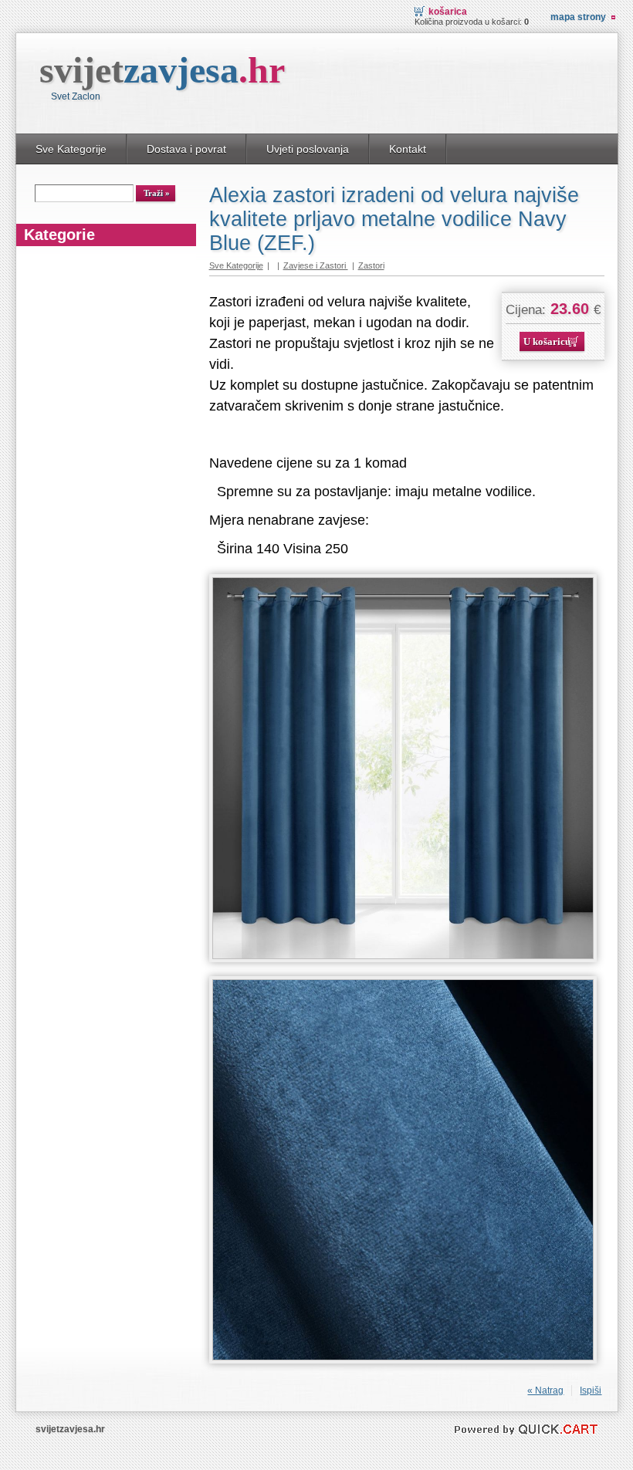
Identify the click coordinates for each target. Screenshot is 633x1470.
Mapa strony (578, 17)
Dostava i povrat (186, 149)
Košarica (447, 11)
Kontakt (407, 149)
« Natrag (545, 1390)
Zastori (371, 265)
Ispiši (590, 1390)
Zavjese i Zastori (315, 265)
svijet (162, 69)
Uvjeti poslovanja (307, 149)
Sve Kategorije (71, 149)
